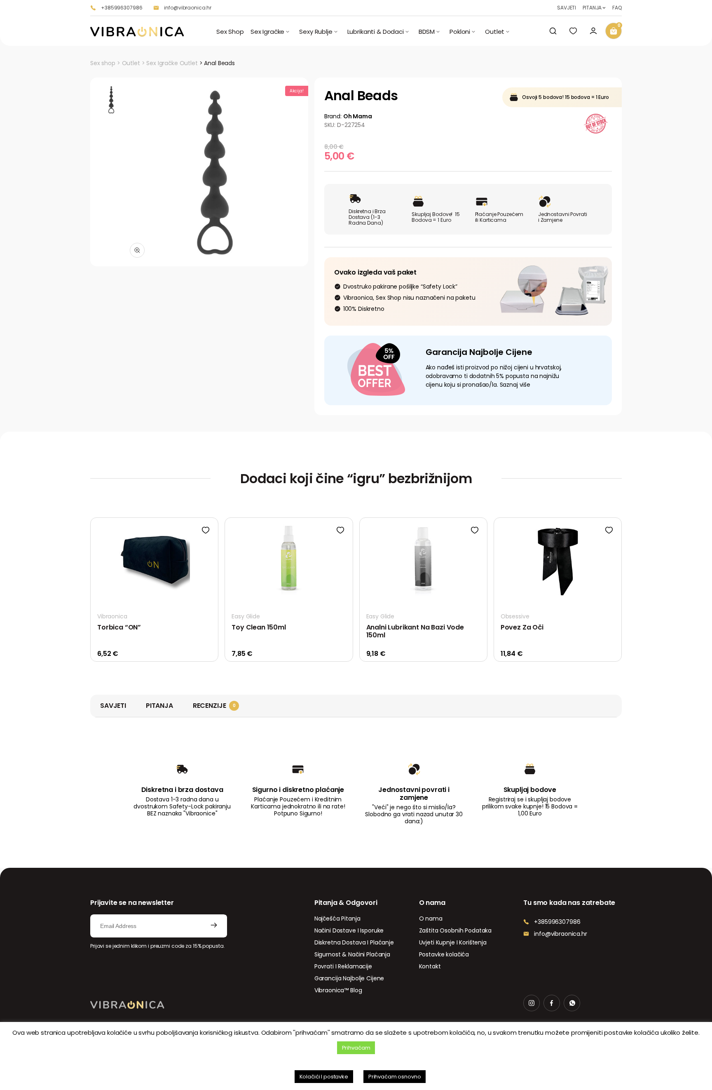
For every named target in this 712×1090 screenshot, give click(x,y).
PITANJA (592, 8)
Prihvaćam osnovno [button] (394, 1077)
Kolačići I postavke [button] (324, 1077)
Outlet (131, 63)
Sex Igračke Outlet (171, 63)
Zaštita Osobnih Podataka (455, 930)
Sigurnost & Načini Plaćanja (352, 954)
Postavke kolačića (444, 954)
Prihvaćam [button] (356, 1048)
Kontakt (430, 966)
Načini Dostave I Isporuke (349, 930)
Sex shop (102, 63)
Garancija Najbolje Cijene (349, 978)
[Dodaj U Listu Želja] (205, 530)
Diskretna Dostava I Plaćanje (354, 942)
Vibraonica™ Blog (338, 990)
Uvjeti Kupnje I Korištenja (453, 942)
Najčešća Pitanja (337, 918)
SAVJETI (566, 8)
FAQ (617, 8)
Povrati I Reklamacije (343, 966)
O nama (431, 918)
